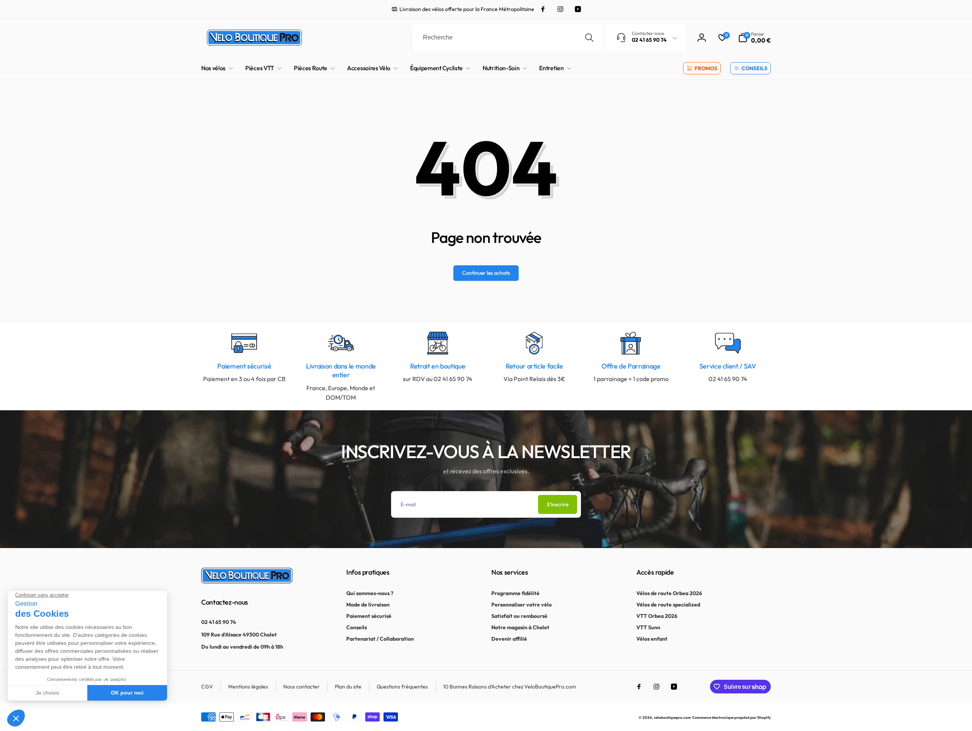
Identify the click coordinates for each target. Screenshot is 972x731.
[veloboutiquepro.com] (246, 581)
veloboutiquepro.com (672, 717)
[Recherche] (589, 37)
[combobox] (508, 37)
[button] (754, 37)
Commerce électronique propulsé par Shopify (731, 717)
